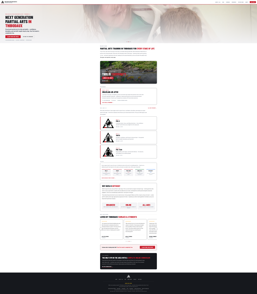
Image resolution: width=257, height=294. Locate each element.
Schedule (228, 2)
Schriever (118, 288)
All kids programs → (152, 107)
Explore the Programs (28, 36)
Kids (223, 2)
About (247, 2)
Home (116, 279)
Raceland (131, 288)
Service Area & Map (112, 288)
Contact (134, 279)
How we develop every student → (109, 177)
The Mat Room (240, 2)
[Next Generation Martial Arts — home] (2, 2)
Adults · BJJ (217, 2)
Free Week (253, 2)
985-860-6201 (112, 291)
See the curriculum (107, 266)
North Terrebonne (145, 288)
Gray (127, 288)
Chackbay (123, 288)
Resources (234, 2)
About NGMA (130, 279)
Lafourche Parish (137, 288)
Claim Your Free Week (13, 36)
